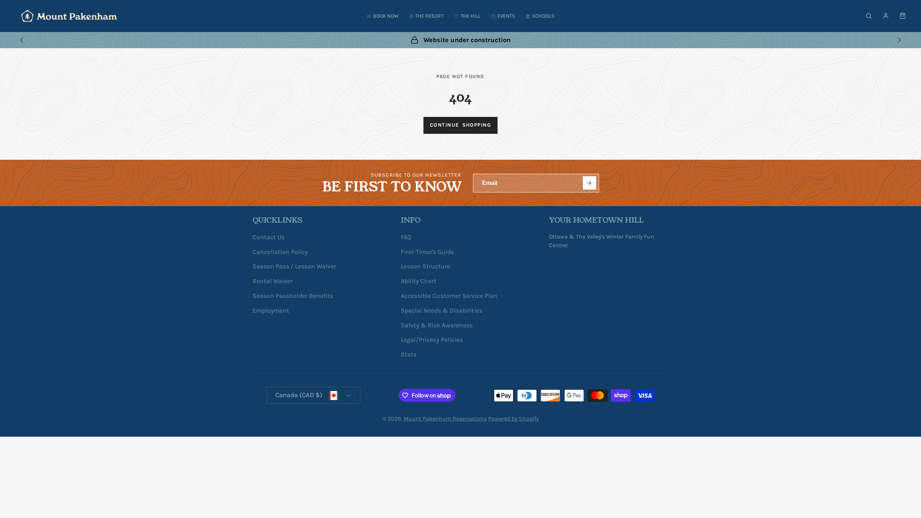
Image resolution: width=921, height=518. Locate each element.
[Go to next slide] (899, 40)
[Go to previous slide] (21, 40)
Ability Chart (418, 281)
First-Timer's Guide (427, 251)
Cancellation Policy (280, 251)
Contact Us (269, 237)
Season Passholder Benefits (293, 295)
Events (506, 16)
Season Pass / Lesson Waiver (294, 266)
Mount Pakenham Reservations (445, 418)
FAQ (406, 237)
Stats (409, 354)
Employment (271, 310)
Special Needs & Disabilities (441, 310)
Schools (543, 16)
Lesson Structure (425, 266)
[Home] (69, 16)
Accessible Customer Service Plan (449, 295)
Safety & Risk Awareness (437, 325)
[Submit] (589, 183)
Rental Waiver (272, 281)
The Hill (470, 16)
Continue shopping (460, 125)
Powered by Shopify (513, 418)
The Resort (429, 16)
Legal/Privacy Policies (432, 339)
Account (886, 16)
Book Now (386, 16)
